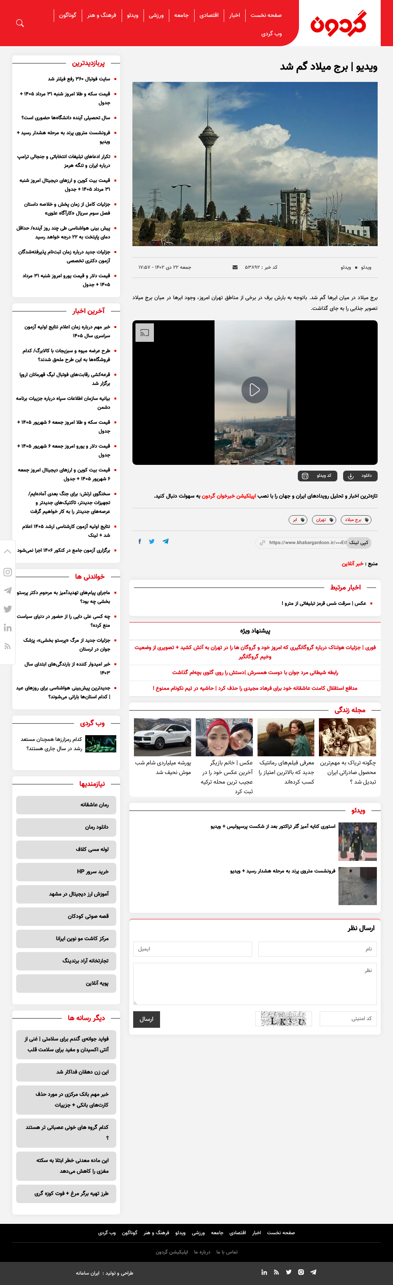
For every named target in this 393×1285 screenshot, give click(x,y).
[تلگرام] (7, 592)
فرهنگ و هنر (101, 15)
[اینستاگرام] (7, 573)
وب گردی (271, 34)
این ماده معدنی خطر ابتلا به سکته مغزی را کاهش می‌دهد (72, 1166)
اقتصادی (209, 15)
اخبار (234, 15)
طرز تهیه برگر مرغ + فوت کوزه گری (72, 1194)
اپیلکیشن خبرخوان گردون (229, 496)
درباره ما (202, 1252)
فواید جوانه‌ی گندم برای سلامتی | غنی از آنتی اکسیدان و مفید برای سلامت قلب (67, 1044)
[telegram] (165, 541)
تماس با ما (227, 1252)
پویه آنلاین (97, 983)
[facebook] (140, 541)
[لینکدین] (7, 629)
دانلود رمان (97, 827)
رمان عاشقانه (95, 805)
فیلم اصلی (351, 497)
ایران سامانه (87, 1273)
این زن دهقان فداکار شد (82, 1072)
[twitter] (152, 541)
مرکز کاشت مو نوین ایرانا (82, 939)
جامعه (181, 15)
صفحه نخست (266, 15)
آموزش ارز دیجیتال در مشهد (79, 894)
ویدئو (132, 15)
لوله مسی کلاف (92, 850)
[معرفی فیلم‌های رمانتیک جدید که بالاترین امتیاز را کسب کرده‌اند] (286, 737)
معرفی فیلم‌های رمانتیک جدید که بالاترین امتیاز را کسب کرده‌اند (286, 773)
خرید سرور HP (93, 872)
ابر (295, 519)
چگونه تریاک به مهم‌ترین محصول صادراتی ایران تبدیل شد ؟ (348, 773)
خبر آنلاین (352, 564)
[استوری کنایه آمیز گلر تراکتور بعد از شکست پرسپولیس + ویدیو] (358, 841)
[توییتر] (7, 610)
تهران (321, 519)
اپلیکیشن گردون (172, 1252)
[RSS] (7, 647)
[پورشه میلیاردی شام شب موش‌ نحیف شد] (162, 737)
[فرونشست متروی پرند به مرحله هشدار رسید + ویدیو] (358, 886)
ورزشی (156, 15)
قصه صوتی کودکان (88, 916)
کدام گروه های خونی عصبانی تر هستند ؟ (67, 1133)
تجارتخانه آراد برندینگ (86, 961)
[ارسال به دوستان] (235, 267)
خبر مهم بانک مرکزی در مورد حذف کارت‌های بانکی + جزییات (72, 1100)
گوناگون (67, 15)
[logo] (339, 23)
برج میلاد (353, 519)
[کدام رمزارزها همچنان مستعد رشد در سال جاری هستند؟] (100, 743)
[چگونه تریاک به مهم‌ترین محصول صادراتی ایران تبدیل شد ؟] (347, 737)
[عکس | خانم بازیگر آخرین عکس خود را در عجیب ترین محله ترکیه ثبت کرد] (224, 737)
